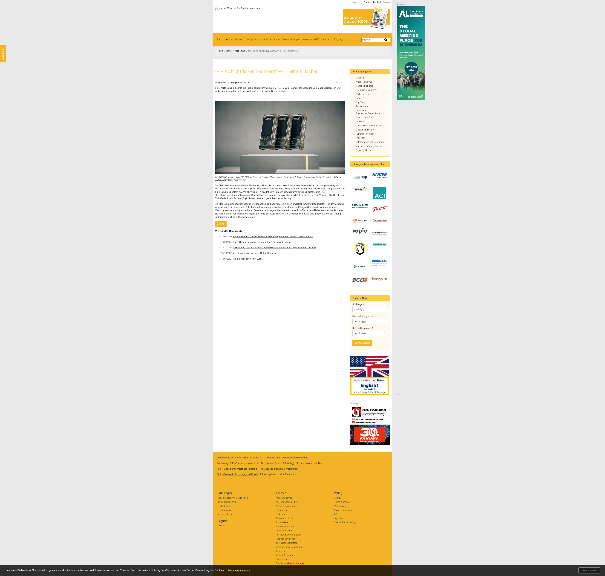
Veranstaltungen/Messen (295, 39)
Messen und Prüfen (365, 129)
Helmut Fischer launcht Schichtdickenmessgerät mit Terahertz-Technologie (273, 236)
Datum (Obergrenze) (362, 328)
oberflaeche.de (225, 457)
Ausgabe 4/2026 (355, 21)
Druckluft (360, 77)
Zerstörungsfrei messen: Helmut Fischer (254, 253)
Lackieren (360, 121)
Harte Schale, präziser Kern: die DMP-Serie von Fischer (262, 242)
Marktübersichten (271, 39)
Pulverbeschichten (365, 134)
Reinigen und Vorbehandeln (369, 146)
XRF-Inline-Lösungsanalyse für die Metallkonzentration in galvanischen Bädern (274, 247)
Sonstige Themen (364, 150)
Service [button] (325, 39)
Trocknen (360, 138)
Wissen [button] (239, 39)
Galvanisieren (362, 106)
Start (218, 39)
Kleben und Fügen (365, 86)
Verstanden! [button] (589, 570)
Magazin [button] (252, 39)
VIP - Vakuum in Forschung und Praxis (237, 474)
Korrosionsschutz (364, 117)
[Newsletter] (8, 42)
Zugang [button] (338, 39)
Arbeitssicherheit (364, 82)
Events (359, 98)
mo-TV (315, 39)
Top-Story (361, 102)
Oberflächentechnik (298, 457)
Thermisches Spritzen (366, 90)
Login (354, 2)
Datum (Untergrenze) (363, 316)
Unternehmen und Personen (370, 142)
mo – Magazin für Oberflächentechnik (237, 469)
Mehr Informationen (239, 570)
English (386, 2)
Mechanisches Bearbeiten (369, 125)
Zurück (221, 224)
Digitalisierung (362, 94)
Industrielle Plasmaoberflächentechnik (369, 112)
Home (220, 51)
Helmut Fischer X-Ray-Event (247, 259)
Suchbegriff (358, 304)
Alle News (240, 51)
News (229, 51)
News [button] (227, 39)
